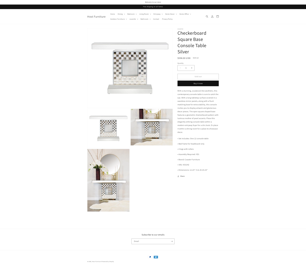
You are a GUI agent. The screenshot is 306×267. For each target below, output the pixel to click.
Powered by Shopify (108, 261)
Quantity (180, 63)
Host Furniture (96, 261)
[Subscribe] (171, 241)
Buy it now (198, 83)
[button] (121, 14)
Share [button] (182, 176)
